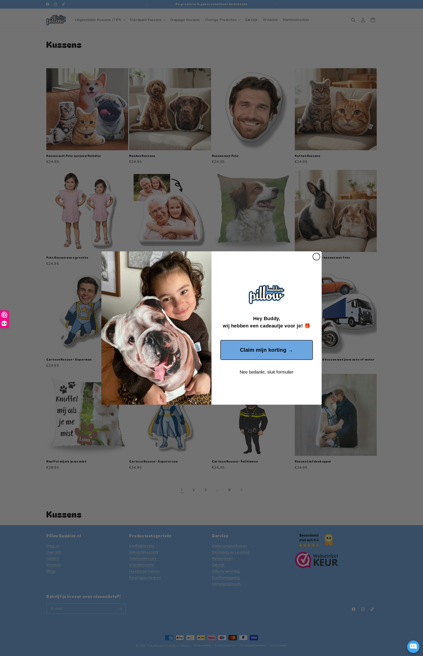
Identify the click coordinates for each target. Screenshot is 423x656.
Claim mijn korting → (266, 350)
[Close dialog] (316, 256)
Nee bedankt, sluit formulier (266, 372)
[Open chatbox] (413, 647)
